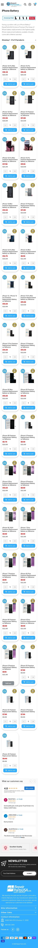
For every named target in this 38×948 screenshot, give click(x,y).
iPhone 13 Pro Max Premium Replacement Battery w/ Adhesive (10, 159)
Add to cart (11, 84)
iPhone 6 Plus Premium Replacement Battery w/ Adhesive (28, 621)
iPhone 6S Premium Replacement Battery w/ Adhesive (9, 621)
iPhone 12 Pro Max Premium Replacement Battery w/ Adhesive (10, 251)
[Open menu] (3, 4)
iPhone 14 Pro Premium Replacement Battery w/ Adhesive (28, 67)
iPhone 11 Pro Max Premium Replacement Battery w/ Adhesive (28, 297)
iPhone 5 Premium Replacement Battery (28, 710)
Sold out (8, 683)
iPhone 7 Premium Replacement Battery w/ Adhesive (9, 575)
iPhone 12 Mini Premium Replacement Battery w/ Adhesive (28, 251)
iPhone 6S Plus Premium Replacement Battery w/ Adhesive (28, 575)
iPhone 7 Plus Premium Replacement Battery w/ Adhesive (28, 529)
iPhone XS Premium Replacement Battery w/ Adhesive (28, 391)
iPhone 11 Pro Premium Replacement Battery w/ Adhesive (10, 345)
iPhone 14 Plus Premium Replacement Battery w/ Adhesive (10, 113)
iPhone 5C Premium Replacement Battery (9, 710)
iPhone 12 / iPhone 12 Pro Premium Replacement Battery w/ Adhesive (9, 298)
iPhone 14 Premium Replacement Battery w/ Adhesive (28, 113)
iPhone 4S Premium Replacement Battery (9, 755)
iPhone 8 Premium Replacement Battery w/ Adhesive (28, 483)
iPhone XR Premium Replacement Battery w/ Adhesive (9, 437)
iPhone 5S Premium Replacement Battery (28, 666)
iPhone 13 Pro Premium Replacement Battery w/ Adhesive (28, 159)
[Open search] (25, 4)
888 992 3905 (10, 925)
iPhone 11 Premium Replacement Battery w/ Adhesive (28, 345)
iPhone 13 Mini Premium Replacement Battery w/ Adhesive (10, 205)
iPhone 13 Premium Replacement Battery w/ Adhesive (28, 205)
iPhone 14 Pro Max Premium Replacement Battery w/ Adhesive (10, 67)
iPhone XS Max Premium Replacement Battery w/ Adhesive (10, 391)
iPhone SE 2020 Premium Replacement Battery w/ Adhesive (10, 529)
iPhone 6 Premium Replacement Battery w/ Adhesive (9, 667)
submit (29, 873)
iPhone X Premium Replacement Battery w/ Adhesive (28, 437)
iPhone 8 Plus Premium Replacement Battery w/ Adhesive (10, 483)
